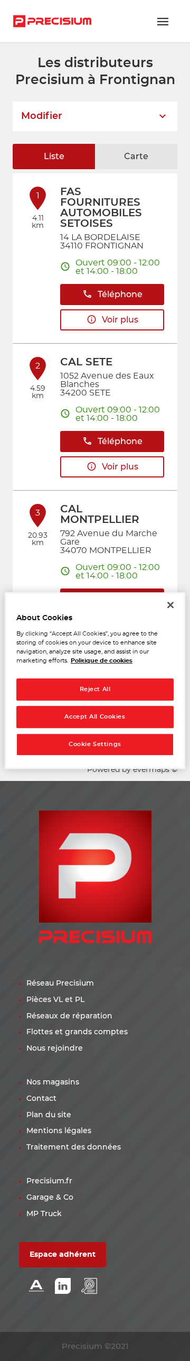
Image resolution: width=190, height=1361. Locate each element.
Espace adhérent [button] (63, 1254)
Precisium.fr (49, 1181)
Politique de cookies (101, 661)
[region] (95, 680)
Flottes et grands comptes (77, 1032)
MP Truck (44, 1214)
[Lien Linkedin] (63, 1286)
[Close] (170, 605)
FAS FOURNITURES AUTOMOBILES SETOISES (101, 208)
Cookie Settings (95, 744)
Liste (54, 156)
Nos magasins (52, 1082)
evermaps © (155, 770)
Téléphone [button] (120, 294)
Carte (136, 156)
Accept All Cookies (94, 717)
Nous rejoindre (54, 1048)
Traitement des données (73, 1147)
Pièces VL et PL (55, 1000)
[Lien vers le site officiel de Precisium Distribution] (52, 21)
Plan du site (48, 1115)
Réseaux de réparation (69, 1016)
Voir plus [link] (120, 320)
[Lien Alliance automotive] (36, 1286)
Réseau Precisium (60, 983)
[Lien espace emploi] (89, 1286)
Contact (41, 1098)
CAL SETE (86, 362)
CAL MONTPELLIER (99, 514)
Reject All (95, 689)
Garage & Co (49, 1197)
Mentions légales (58, 1131)
